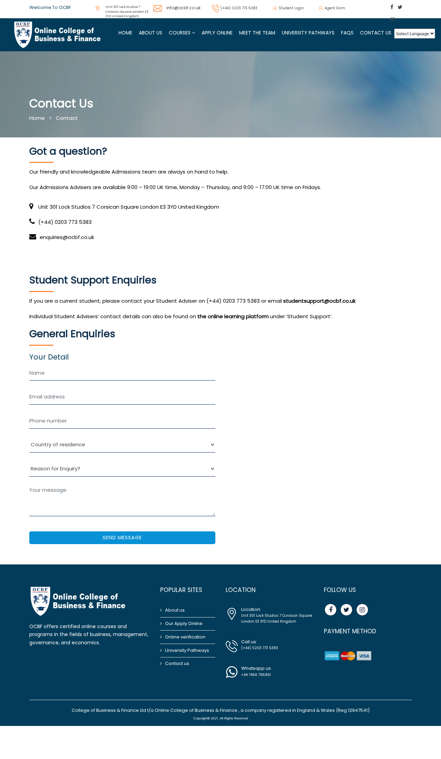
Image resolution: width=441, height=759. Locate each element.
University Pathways (308, 32)
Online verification (185, 637)
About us (175, 610)
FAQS (347, 32)
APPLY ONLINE (217, 32)
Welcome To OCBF (50, 7)
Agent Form (335, 8)
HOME (125, 32)
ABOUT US (150, 32)
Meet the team (257, 32)
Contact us (375, 32)
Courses (180, 32)
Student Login (291, 8)
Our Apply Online (184, 623)
